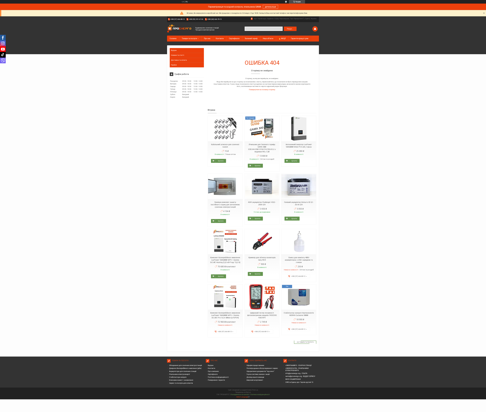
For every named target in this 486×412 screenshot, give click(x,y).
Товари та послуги (189, 38)
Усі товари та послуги (305, 342)
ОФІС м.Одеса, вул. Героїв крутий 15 (299, 382)
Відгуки (174, 50)
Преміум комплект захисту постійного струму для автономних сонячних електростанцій (225, 204)
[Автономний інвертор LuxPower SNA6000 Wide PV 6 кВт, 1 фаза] (298, 128)
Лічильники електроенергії (179, 374)
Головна (173, 38)
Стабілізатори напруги (177, 377)
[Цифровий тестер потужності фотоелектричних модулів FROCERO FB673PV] (262, 297)
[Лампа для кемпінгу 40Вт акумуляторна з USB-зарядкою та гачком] (298, 241)
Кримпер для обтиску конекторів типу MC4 (262, 259)
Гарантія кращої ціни (299, 38)
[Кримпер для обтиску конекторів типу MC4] (262, 241)
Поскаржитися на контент (240, 394)
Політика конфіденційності (218, 377)
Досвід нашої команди (255, 377)
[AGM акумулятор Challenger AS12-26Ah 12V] (262, 186)
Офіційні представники (255, 365)
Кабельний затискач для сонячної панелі (225, 145)
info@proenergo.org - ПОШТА (296, 373)
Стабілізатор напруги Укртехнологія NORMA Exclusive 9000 (299, 314)
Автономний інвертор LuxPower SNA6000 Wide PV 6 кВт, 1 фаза (299, 145)
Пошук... (290, 29)
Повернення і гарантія (216, 380)
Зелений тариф (251, 38)
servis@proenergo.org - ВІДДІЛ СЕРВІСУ (300, 376)
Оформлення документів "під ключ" (260, 371)
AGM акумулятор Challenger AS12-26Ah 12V (262, 203)
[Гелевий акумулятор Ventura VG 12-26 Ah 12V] (298, 186)
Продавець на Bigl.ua (243, 392)
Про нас (207, 38)
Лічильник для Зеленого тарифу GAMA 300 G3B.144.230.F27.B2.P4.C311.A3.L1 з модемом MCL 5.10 (262, 148)
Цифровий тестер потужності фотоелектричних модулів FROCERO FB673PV (262, 315)
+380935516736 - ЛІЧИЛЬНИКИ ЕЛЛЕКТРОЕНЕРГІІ (297, 369)
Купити (221, 161)
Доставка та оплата (179, 60)
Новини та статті (177, 55)
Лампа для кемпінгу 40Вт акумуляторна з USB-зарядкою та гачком (299, 260)
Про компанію (213, 371)
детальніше (270, 7)
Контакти (220, 38)
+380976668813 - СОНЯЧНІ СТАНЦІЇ (298, 365)
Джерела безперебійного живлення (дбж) (185, 368)
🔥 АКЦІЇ (282, 38)
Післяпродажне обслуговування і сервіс (262, 368)
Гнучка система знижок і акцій (258, 374)
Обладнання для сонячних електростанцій (185, 365)
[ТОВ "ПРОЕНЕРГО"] (179, 29)
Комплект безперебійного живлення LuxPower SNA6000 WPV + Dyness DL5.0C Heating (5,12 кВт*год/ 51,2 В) (225, 260)
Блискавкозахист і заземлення (181, 380)
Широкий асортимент (255, 380)
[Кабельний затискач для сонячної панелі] (225, 128)
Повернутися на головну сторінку (262, 90)
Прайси (174, 65)
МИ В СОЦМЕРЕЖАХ (293, 379)
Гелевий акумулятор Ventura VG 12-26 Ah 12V (298, 203)
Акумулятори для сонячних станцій (182, 371)
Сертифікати (234, 38)
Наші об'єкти (268, 38)
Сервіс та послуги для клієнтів (181, 383)
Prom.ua (255, 390)
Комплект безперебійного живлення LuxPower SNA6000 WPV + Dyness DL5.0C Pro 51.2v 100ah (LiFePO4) (225, 315)
